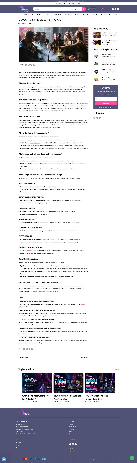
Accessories (104, 14)
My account (91, 10)
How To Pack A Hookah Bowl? (109, 32)
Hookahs (56, 14)
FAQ (17, 450)
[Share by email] (34, 64)
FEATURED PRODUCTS (25, 14)
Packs (17, 445)
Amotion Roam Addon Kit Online (110, 62)
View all (117, 369)
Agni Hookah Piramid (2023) (23, 426)
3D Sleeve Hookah (20, 424)
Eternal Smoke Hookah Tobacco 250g (25, 434)
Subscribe (106, 103)
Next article (84, 357)
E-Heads (76, 14)
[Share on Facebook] (26, 64)
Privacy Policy (90, 459)
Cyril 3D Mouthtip (106, 54)
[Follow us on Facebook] (113, 9)
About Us (39, 14)
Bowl (84, 14)
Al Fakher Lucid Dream (107, 69)
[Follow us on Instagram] (115, 9)
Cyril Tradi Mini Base (21, 431)
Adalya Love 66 (105, 77)
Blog (115, 14)
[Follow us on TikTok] (118, 9)
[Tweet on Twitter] (31, 64)
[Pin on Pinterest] (29, 64)
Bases (93, 14)
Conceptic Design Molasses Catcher (25, 429)
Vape (47, 14)
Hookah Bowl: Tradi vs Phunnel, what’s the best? (110, 41)
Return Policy (102, 459)
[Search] (84, 9)
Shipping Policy (114, 459)
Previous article (24, 357)
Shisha (67, 14)
